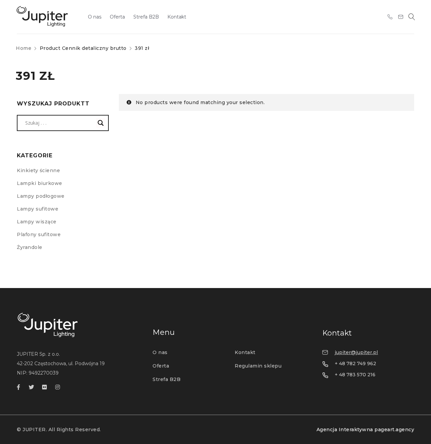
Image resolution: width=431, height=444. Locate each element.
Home (23, 48)
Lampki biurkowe (39, 183)
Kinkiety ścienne (38, 170)
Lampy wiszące (37, 222)
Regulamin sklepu (258, 366)
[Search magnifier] (100, 123)
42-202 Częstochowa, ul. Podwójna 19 (61, 363)
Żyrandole (29, 247)
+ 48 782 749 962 (355, 363)
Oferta (161, 366)
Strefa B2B (166, 379)
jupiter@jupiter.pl (356, 352)
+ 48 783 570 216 (355, 375)
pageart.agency (394, 429)
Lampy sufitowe (37, 209)
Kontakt (245, 352)
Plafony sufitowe (39, 234)
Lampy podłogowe (41, 196)
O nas (160, 352)
